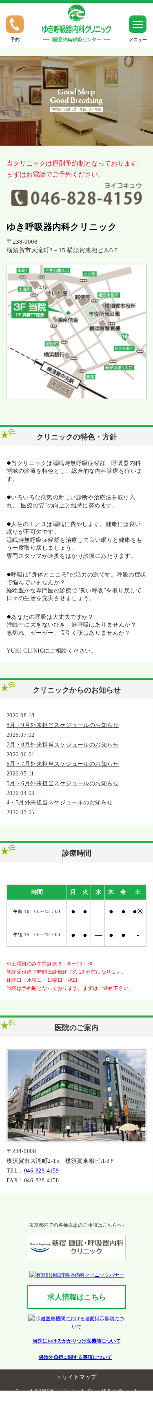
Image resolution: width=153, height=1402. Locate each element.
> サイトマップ (76, 1377)
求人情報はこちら (76, 1297)
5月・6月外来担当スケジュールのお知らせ (63, 783)
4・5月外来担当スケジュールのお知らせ (60, 802)
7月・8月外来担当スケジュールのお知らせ (63, 745)
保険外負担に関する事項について (75, 1357)
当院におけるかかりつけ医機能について (77, 1341)
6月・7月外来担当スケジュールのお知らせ (63, 764)
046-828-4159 (41, 1171)
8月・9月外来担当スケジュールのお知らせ (63, 725)
